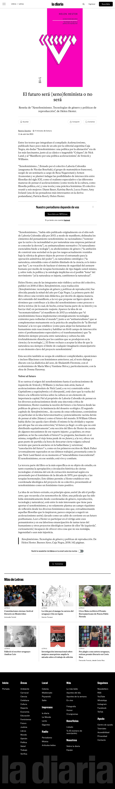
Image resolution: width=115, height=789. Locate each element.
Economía (24, 712)
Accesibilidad (103, 732)
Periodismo (47, 737)
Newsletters (102, 689)
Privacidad (102, 736)
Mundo (23, 735)
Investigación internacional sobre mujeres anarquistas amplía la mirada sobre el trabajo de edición (57, 654)
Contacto (101, 740)
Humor (69, 710)
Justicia (23, 727)
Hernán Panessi (47, 617)
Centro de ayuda (105, 725)
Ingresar (92, 4)
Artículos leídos (49, 745)
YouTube (101, 696)
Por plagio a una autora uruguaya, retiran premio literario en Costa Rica (94, 654)
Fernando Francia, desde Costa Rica (92, 660)
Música (45, 741)
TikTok (100, 712)
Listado (69, 727)
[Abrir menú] (4, 4)
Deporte (24, 708)
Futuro (23, 723)
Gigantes (46, 725)
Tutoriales (101, 728)
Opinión (23, 738)
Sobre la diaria (73, 746)
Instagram (102, 704)
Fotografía (71, 706)
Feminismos (25, 719)
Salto (44, 700)
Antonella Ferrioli (10, 617)
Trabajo (23, 750)
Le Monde (46, 717)
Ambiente (24, 689)
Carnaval (24, 693)
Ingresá (67, 220)
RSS (99, 693)
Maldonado (47, 693)
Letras (21, 4)
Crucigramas (72, 714)
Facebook (101, 708)
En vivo (69, 700)
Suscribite (106, 4)
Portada (6, 689)
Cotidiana (24, 700)
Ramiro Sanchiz (24, 131)
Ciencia (23, 696)
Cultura (23, 704)
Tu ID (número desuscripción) (74, 732)
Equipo (69, 750)
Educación (25, 715)
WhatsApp (102, 700)
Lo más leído (72, 689)
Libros (13, 4)
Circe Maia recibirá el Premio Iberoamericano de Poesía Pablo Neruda (93, 614)
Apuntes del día (73, 693)
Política (23, 742)
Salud (23, 746)
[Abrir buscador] (83, 4)
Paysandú (46, 696)
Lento (44, 721)
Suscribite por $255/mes (57, 214)
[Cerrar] (93, 207)
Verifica (23, 754)
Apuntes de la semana (76, 696)
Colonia (45, 689)
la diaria (45, 713)
